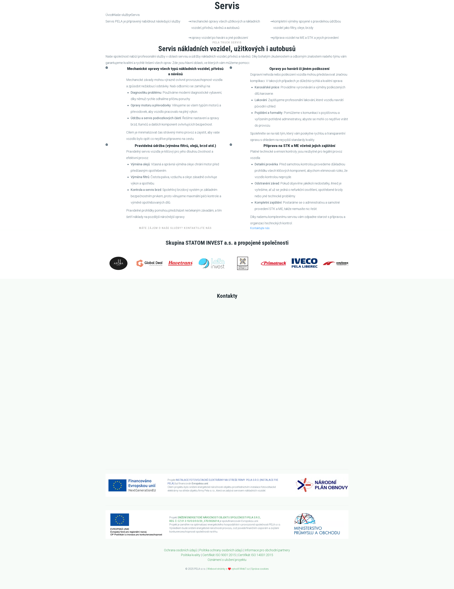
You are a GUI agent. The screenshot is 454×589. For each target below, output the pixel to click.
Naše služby (360, 20)
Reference (391, 20)
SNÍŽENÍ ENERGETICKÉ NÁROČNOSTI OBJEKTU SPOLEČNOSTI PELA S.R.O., (219, 517)
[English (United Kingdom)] (377, 4)
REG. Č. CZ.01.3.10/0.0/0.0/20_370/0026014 (194, 521)
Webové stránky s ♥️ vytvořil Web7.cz (228, 568)
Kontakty (437, 20)
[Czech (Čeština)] (346, 4)
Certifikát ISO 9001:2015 (219, 555)
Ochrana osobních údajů (180, 550)
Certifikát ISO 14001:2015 (255, 555)
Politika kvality (190, 555)
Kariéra (415, 20)
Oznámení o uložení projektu (227, 560)
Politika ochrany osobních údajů (221, 550)
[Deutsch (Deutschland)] (413, 4)
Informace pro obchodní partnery (267, 550)
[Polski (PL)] (440, 4)
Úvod (337, 20)
